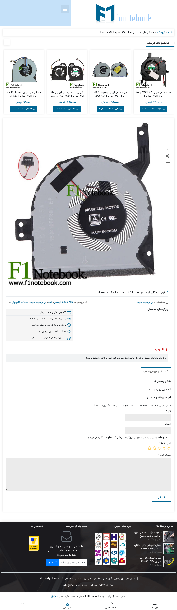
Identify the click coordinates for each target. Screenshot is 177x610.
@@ (53, 597)
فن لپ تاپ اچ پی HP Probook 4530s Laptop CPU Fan (24, 95)
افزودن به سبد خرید (152, 109)
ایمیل (167, 424)
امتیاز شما (165, 443)
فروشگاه (161, 33)
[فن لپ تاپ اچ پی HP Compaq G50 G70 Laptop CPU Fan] (110, 70)
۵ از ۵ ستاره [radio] (149, 448)
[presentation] (7, 42)
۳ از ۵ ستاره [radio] (159, 448)
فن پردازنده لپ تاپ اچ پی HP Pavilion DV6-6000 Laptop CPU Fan (67, 95)
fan (71, 302)
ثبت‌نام (53, 562)
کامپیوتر (16, 302)
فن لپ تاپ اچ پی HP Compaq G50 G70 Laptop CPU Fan (110, 95)
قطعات (24, 302)
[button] (65, 9)
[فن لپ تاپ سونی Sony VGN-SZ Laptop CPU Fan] (153, 70)
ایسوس (57, 302)
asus (65, 302)
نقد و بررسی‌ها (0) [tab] (153, 371)
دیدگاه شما (164, 455)
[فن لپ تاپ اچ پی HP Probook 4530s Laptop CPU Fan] (23, 70)
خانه (170, 33)
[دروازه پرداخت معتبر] (34, 543)
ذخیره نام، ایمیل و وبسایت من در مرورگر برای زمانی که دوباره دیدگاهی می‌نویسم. (127, 437)
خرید (50, 302)
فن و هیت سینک (145, 302)
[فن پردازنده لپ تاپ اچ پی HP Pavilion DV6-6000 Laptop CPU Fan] (67, 70)
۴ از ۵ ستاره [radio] (154, 448)
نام (168, 411)
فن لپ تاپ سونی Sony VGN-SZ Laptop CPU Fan (153, 95)
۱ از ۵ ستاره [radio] (169, 448)
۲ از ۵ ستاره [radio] (164, 448)
